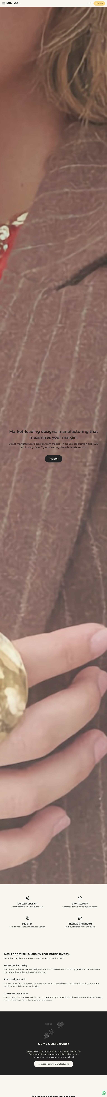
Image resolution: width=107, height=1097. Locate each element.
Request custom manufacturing (53, 1064)
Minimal (13, 3)
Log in (89, 3)
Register (99, 3)
